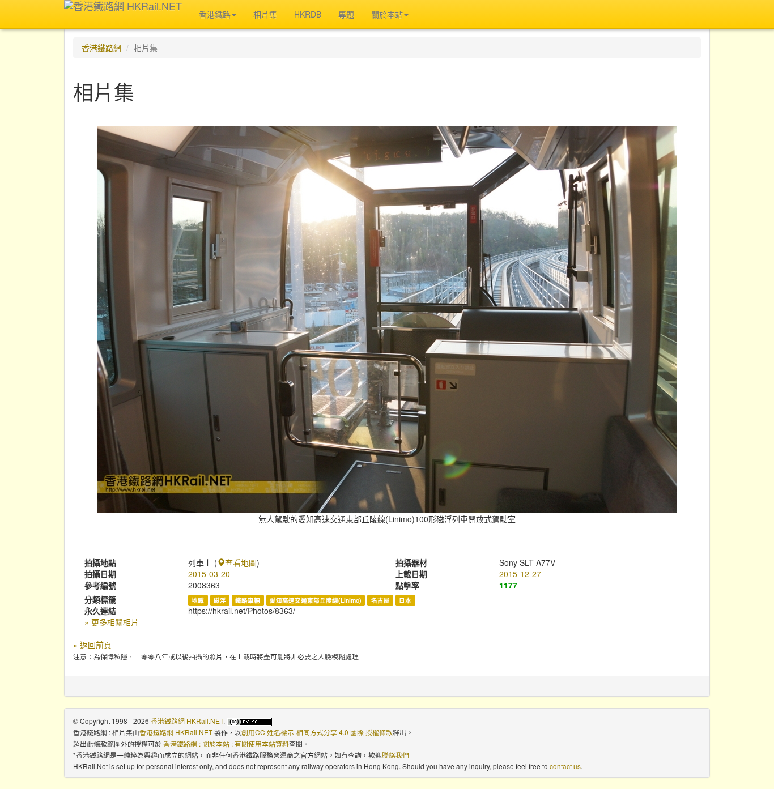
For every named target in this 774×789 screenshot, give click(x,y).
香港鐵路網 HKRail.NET (187, 721)
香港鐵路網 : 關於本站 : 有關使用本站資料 (226, 743)
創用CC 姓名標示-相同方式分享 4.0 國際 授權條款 (317, 732)
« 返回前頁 (92, 644)
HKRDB (307, 14)
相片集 (265, 14)
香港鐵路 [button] (215, 14)
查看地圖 (241, 562)
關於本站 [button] (387, 14)
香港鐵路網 (101, 47)
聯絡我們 (395, 755)
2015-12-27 (520, 573)
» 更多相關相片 (111, 622)
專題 (346, 14)
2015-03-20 (209, 573)
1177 (508, 585)
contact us (565, 766)
